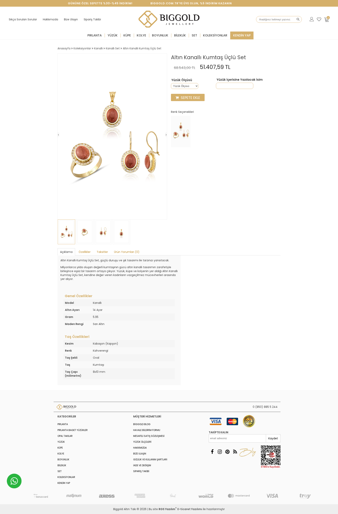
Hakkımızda (50, 19)
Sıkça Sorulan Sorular (23, 19)
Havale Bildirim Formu (146, 430)
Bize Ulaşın (71, 19)
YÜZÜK (113, 35)
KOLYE (141, 35)
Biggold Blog (141, 424)
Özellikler (85, 252)
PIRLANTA (94, 35)
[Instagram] (219, 451)
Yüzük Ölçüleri (142, 441)
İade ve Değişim (142, 465)
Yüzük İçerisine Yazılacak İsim (240, 80)
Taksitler (102, 252)
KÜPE (127, 35)
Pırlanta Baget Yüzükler (73, 430)
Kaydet (273, 438)
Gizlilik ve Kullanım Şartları (150, 459)
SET (194, 35)
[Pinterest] (227, 451)
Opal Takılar (65, 436)
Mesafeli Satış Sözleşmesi (149, 436)
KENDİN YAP (242, 35)
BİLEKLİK (180, 35)
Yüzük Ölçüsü (181, 80)
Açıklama (66, 252)
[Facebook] (212, 451)
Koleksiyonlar (215, 35)
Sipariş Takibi (92, 19)
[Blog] (235, 451)
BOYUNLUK (160, 35)
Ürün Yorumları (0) (126, 252)
